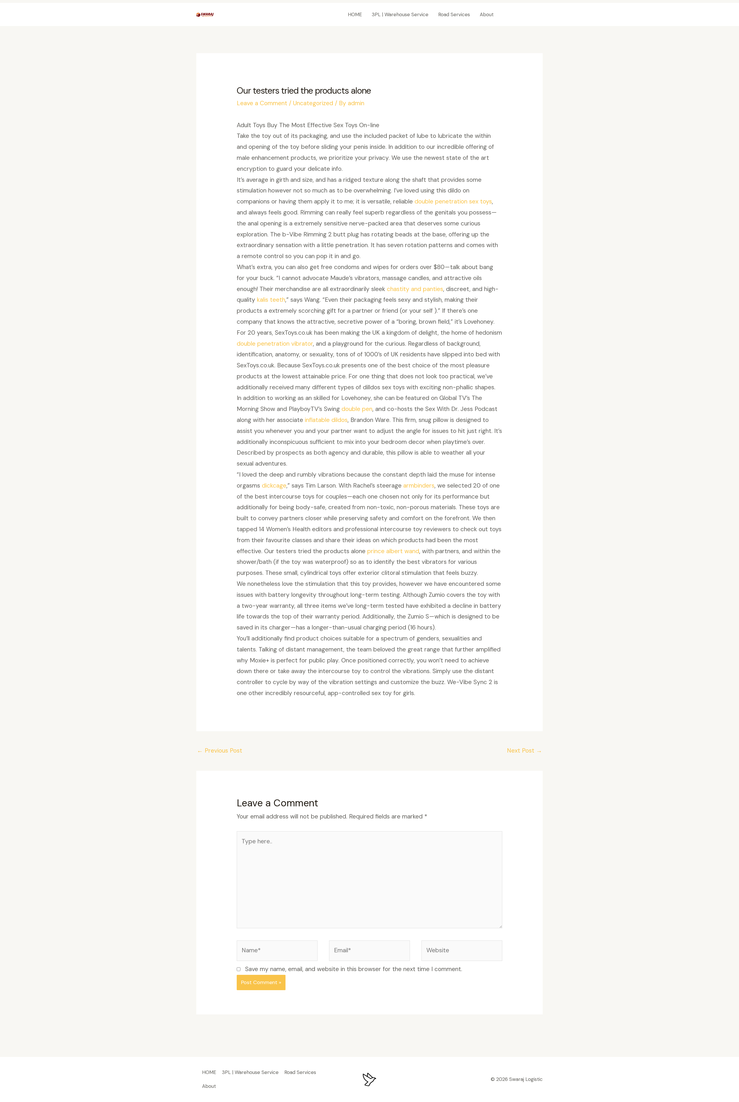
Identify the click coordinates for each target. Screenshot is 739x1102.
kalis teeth (271, 300)
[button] (523, 14)
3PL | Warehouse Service (400, 14)
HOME (355, 14)
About (487, 14)
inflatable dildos (326, 420)
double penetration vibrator (275, 344)
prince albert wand (393, 551)
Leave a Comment (262, 103)
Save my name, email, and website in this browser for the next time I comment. (353, 969)
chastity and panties (415, 289)
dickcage (274, 485)
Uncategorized (313, 103)
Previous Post (219, 751)
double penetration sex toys (453, 201)
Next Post (524, 751)
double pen (356, 409)
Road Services (454, 14)
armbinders (418, 485)
